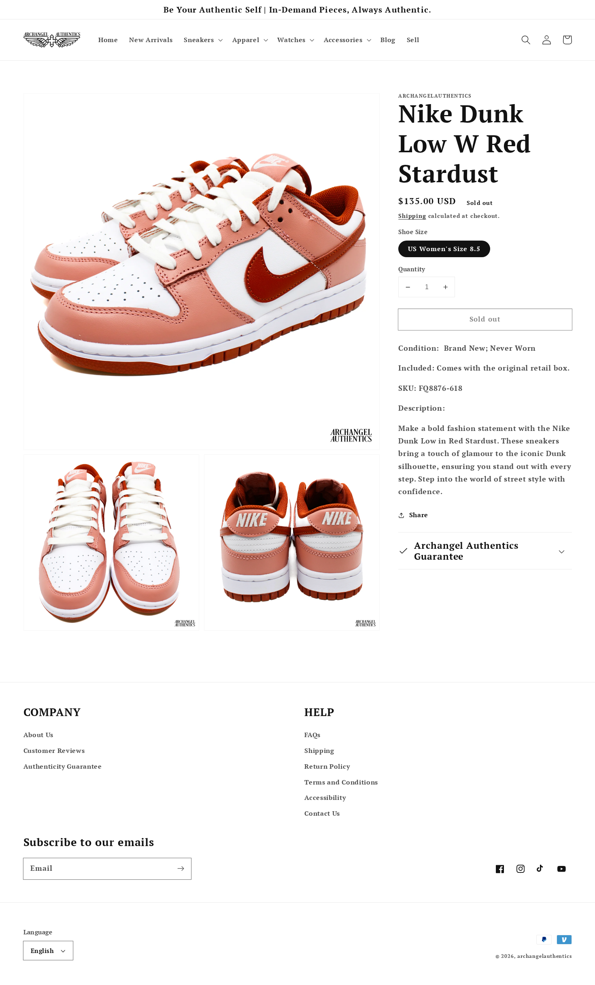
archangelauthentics (544, 956)
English (42, 951)
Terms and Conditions (341, 782)
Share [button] (418, 514)
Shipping (412, 216)
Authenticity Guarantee (62, 766)
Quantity (411, 269)
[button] (202, 39)
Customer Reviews (54, 750)
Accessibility (325, 797)
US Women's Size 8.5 (444, 248)
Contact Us (322, 813)
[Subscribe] (180, 868)
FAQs (312, 734)
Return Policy (327, 766)
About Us (38, 734)
